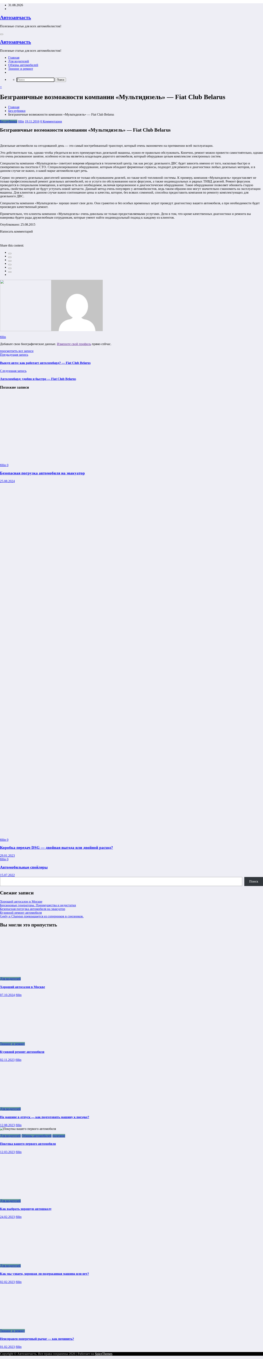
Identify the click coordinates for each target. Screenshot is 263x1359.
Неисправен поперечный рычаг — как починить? (37, 1339)
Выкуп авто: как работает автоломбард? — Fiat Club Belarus (45, 363)
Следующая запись (13, 371)
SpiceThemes (103, 1354)
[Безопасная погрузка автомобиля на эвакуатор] (45, 458)
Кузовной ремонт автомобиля (21, 912)
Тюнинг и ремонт (20, 68)
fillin (21, 121)
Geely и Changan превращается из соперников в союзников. (42, 916)
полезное (58, 1135)
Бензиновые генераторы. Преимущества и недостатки (38, 905)
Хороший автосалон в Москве (21, 901)
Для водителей (18, 61)
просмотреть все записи (16, 351)
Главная (13, 57)
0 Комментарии (51, 121)
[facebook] (10, 253)
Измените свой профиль (74, 344)
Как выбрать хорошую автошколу (26, 1209)
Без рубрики (8, 121)
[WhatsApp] (10, 272)
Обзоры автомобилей (23, 65)
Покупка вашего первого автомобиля (28, 1144)
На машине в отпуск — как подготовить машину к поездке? (44, 1117)
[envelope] (10, 264)
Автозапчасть (15, 17)
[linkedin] (10, 261)
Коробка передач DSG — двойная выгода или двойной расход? (56, 847)
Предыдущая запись (14, 354)
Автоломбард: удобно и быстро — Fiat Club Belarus (38, 379)
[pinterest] (10, 268)
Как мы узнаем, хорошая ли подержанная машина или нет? (44, 1273)
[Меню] (1, 34)
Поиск (253, 881)
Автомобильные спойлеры (24, 867)
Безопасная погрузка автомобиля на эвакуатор (42, 473)
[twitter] (10, 257)
